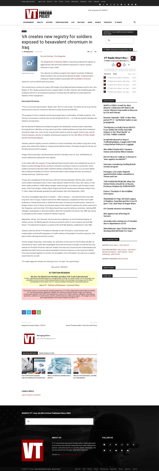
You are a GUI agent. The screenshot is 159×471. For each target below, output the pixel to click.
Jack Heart (132, 250)
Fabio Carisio (122, 250)
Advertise (96, 1)
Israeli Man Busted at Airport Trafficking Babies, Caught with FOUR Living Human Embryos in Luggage (120, 141)
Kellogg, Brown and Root (44, 166)
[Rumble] (114, 4)
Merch (90, 1)
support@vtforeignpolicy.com (71, 454)
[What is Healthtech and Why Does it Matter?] (59, 366)
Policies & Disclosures (56, 285)
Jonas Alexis (113, 245)
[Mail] (107, 4)
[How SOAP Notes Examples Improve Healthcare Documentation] (33, 366)
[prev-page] (23, 382)
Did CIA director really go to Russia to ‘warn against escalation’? (120, 158)
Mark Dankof (122, 252)
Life (72, 22)
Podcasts (108, 22)
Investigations (62, 22)
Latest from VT (109, 101)
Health (40, 22)
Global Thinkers (109, 267)
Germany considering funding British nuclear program (120, 165)
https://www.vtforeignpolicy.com (46, 338)
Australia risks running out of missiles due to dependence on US (120, 222)
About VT (49, 1)
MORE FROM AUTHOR (46, 353)
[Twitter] (125, 4)
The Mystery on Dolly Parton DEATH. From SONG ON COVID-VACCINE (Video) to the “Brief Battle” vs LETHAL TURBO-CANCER (119, 131)
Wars (90, 22)
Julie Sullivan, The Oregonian (54, 56)
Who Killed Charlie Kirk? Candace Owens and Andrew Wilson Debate (118, 150)
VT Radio (118, 22)
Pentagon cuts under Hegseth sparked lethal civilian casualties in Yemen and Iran (119, 174)
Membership (74, 1)
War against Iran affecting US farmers (117, 215)
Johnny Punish (123, 259)
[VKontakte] (128, 4)
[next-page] (26, 382)
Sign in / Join (41, 1)
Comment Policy (73, 285)
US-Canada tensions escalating (117, 208)
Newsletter (83, 1)
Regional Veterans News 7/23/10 (33, 325)
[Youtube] (135, 4)
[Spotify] (121, 4)
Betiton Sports (56, 469)
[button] (134, 22)
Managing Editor (28, 51)
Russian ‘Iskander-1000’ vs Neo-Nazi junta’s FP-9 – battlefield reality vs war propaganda (120, 119)
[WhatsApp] (39, 312)
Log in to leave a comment (31, 395)
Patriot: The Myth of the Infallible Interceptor (118, 192)
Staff (55, 1)
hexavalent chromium (82, 79)
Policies (61, 1)
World (98, 22)
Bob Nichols (115, 254)
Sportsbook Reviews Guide (43, 469)
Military (81, 22)
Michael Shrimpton (109, 252)
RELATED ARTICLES (30, 353)
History (49, 22)
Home (23, 28)
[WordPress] (132, 4)
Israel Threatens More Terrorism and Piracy (81, 325)
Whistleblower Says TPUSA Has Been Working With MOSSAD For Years (120, 229)
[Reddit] (110, 4)
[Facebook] (103, 4)
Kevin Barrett (124, 245)
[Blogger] (100, 4)
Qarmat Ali (71, 76)
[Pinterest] (34, 312)
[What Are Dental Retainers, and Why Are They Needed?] (85, 366)
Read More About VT (80, 450)
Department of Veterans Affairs (56, 62)
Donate (67, 1)
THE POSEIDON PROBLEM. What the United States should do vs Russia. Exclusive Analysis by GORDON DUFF (119, 183)
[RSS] (117, 4)
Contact (103, 1)
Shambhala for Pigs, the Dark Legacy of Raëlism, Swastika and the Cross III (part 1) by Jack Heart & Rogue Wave (120, 201)
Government (28, 22)
